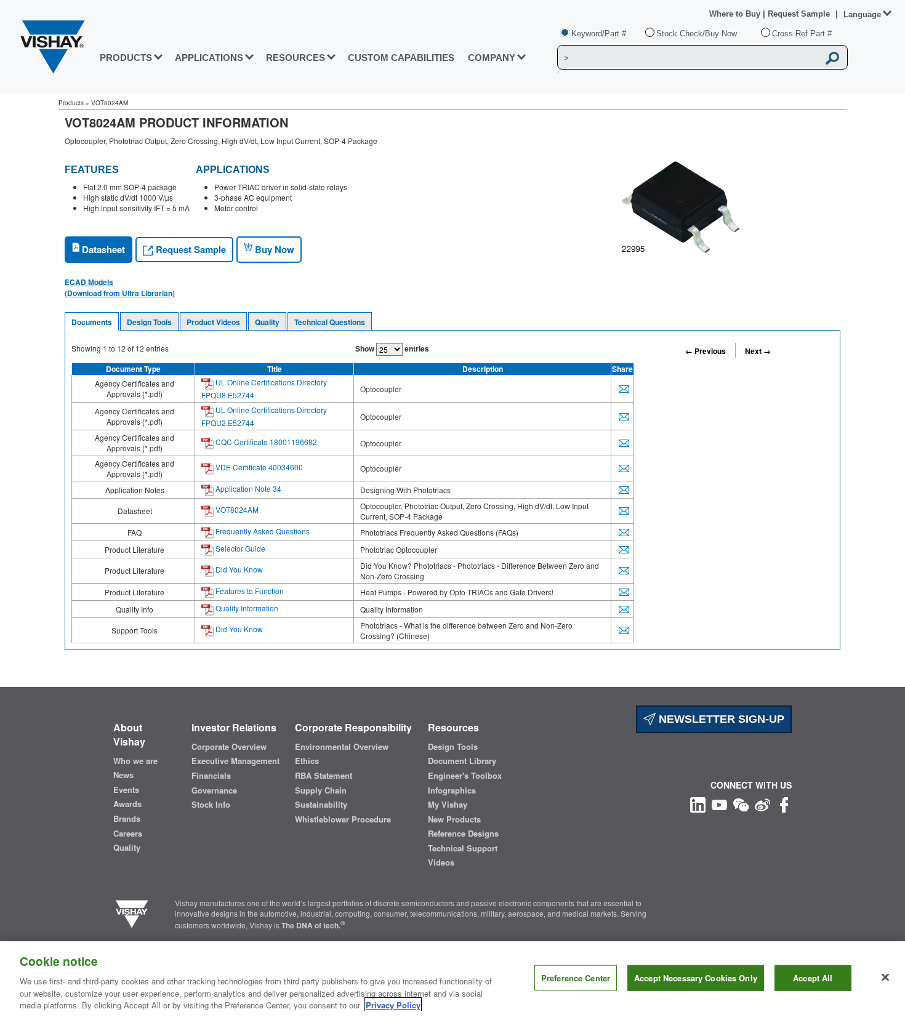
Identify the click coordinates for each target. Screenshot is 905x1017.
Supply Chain (321, 790)
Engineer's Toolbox (465, 775)
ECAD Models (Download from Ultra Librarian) (120, 287)
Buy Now (273, 249)
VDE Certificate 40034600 (258, 467)
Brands (126, 818)
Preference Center (575, 978)
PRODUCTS (126, 57)
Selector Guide (239, 548)
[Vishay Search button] (832, 58)
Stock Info (210, 804)
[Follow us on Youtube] (719, 803)
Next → (758, 350)
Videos (441, 862)
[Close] (885, 977)
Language (862, 14)
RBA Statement (323, 775)
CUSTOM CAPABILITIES (401, 57)
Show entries (392, 348)
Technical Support (462, 848)
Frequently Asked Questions (262, 531)
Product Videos (213, 322)
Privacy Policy (393, 1004)
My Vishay (447, 804)
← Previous (705, 350)
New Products (454, 819)
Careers (127, 833)
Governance (214, 790)
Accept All (812, 978)
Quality (267, 322)
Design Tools (149, 322)
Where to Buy (736, 13)
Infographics (452, 790)
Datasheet (102, 249)
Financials (211, 775)
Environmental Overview (341, 746)
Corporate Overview (229, 746)
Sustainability (321, 804)
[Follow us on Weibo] (762, 803)
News (123, 775)
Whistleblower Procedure (343, 819)
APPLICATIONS (209, 57)
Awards (127, 804)
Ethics (307, 760)
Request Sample (189, 249)
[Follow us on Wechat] (741, 803)
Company (491, 57)
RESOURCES (295, 57)
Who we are (135, 760)
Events (126, 789)
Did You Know (238, 569)
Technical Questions (329, 322)
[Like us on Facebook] (784, 803)
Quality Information (246, 608)
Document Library (462, 760)
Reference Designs (463, 833)
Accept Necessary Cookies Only (695, 978)
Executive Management (235, 760)
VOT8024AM (236, 509)
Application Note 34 (247, 488)
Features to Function (249, 590)
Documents (91, 322)
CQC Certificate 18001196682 (265, 441)
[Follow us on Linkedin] (698, 803)
